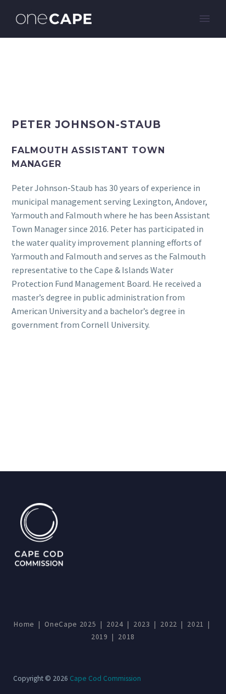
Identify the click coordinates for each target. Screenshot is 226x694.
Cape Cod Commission (105, 678)
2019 (99, 636)
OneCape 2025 (70, 624)
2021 (195, 624)
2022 (168, 624)
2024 (114, 624)
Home (24, 624)
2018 (126, 636)
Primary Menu (204, 18)
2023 (141, 624)
